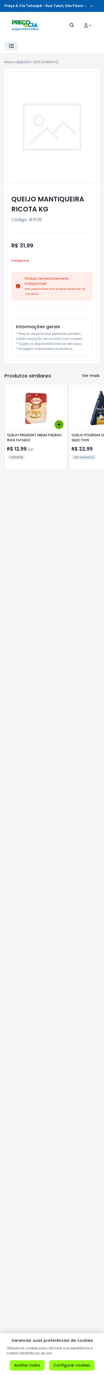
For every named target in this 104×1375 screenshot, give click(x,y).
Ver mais (91, 375)
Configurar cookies (72, 1365)
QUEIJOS (23, 62)
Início (8, 62)
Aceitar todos (27, 1365)
